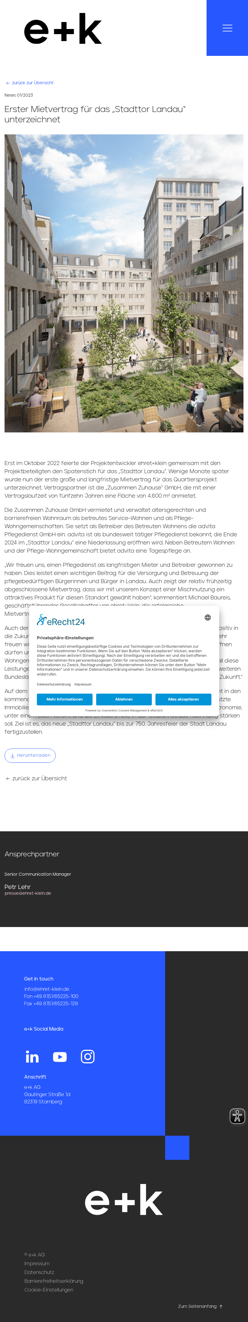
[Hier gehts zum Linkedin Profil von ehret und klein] (32, 1056)
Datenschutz (39, 1272)
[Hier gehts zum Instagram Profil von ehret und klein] (88, 1056)
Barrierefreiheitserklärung (53, 1281)
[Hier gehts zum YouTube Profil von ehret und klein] (60, 1056)
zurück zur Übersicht (32, 83)
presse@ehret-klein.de (28, 893)
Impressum (37, 1263)
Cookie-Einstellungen (48, 1290)
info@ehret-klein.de (46, 989)
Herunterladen (33, 755)
